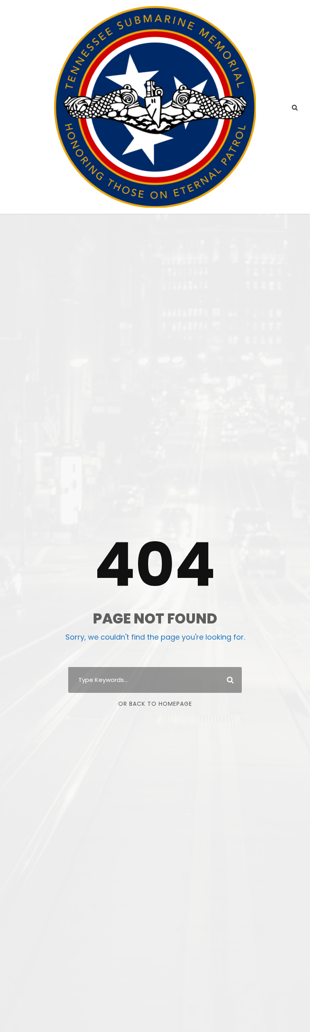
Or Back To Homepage (155, 704)
